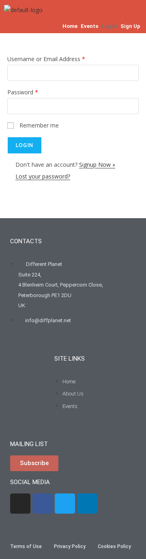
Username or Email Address (46, 59)
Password (22, 92)
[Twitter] (65, 503)
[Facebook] (42, 503)
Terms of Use (26, 546)
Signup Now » (97, 164)
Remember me (39, 125)
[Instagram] (20, 503)
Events (89, 26)
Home (69, 26)
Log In (109, 26)
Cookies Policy (114, 546)
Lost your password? (42, 176)
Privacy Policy (70, 546)
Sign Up (130, 26)
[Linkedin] (87, 503)
